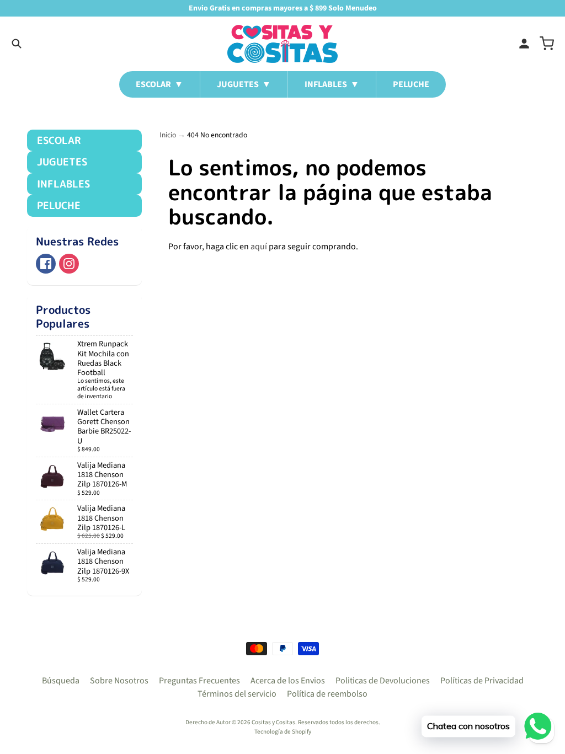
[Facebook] (46, 264)
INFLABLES (63, 184)
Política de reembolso (327, 694)
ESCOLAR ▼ (159, 84)
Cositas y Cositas (273, 722)
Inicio (167, 135)
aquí (258, 246)
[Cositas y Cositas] (282, 44)
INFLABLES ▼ (332, 84)
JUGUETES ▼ (244, 84)
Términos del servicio (237, 694)
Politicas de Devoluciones (382, 681)
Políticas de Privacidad (482, 681)
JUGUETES (62, 162)
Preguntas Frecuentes (199, 681)
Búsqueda (60, 681)
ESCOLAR (59, 140)
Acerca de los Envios (287, 681)
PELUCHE (411, 84)
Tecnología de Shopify (282, 732)
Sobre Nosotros (119, 681)
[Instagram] (69, 264)
